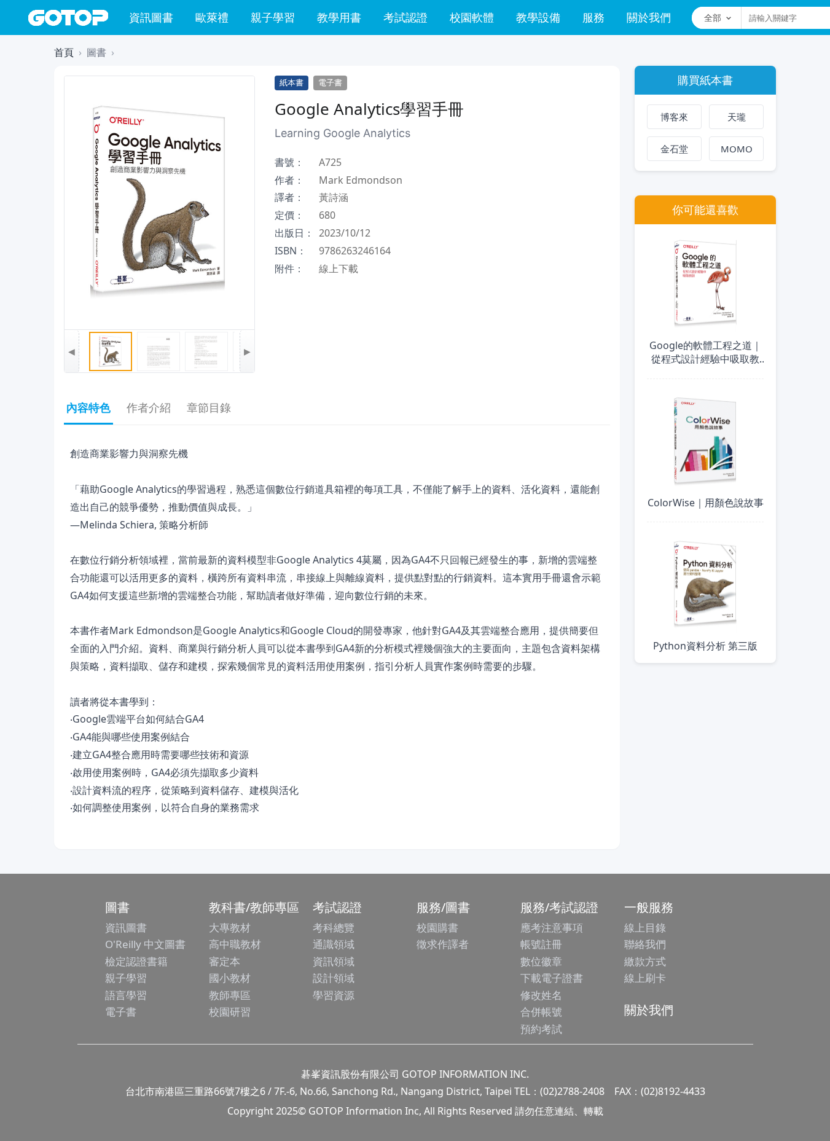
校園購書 (437, 927)
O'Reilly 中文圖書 (145, 944)
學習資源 (333, 995)
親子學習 (273, 17)
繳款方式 (645, 961)
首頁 (64, 52)
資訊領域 (333, 961)
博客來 (674, 117)
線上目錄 (645, 927)
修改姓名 (541, 995)
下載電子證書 (551, 978)
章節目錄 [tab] (209, 407)
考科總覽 (333, 927)
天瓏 (736, 117)
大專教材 (230, 927)
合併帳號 (541, 1012)
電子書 (120, 1012)
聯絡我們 (645, 944)
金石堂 (674, 149)
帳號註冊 (541, 944)
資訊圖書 (151, 17)
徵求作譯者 (443, 944)
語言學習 (126, 995)
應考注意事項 (551, 927)
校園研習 (230, 1012)
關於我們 (649, 17)
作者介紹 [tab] (149, 407)
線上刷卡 (645, 978)
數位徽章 (541, 961)
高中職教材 (235, 944)
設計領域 (333, 978)
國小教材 (230, 978)
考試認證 (405, 17)
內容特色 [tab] (88, 407)
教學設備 (538, 17)
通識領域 (333, 944)
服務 (593, 17)
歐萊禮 (212, 17)
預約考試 (541, 1029)
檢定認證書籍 (136, 961)
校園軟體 (472, 17)
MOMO (737, 149)
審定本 (224, 961)
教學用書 (339, 17)
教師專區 (230, 995)
